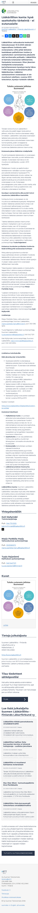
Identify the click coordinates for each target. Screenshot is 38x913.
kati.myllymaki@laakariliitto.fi (22, 341)
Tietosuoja (5, 894)
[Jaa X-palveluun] (13, 36)
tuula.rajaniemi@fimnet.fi (12, 566)
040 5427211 (11, 563)
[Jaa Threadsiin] (17, 36)
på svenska (21, 905)
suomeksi (5, 905)
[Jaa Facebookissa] (6, 36)
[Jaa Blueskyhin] (21, 36)
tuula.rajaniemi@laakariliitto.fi (13, 335)
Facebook (5, 890)
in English (12, 905)
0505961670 (11, 545)
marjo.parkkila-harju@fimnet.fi (13, 324)
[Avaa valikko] (13, 2)
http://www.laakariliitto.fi (11, 655)
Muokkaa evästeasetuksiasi (11, 897)
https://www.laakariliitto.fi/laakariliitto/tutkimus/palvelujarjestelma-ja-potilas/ (19, 407)
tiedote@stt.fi (6, 879)
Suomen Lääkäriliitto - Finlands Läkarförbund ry (18, 29)
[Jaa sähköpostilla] (28, 36)
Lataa (5, 625)
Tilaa (5, 699)
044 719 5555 (11, 523)
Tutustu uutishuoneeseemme (18, 853)
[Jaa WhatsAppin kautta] (24, 36)
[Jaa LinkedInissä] (10, 36)
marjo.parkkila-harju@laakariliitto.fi (16, 548)
